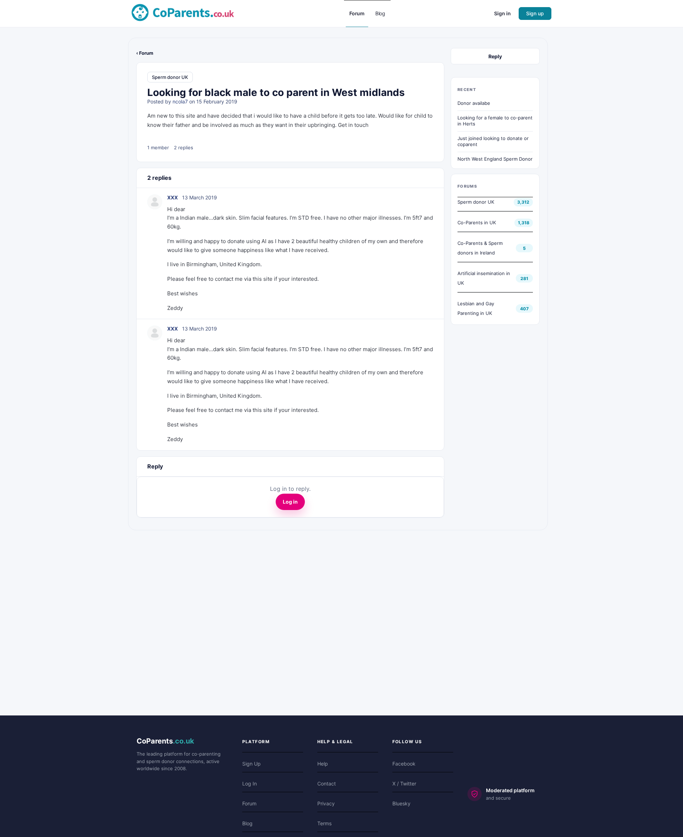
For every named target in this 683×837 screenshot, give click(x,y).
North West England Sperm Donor (495, 159)
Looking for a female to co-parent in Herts (495, 121)
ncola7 (180, 101)
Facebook (403, 764)
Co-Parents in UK (476, 222)
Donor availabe (473, 103)
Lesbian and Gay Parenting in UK (475, 308)
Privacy (326, 803)
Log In (249, 783)
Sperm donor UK (170, 77)
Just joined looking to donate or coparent (493, 141)
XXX (172, 197)
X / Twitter (404, 783)
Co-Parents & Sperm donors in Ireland (480, 248)
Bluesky (401, 803)
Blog (247, 823)
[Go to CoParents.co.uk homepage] (183, 13)
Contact (326, 783)
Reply (495, 56)
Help (322, 764)
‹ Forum (144, 53)
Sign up (535, 13)
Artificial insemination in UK (483, 278)
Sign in (502, 13)
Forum (249, 803)
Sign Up (251, 764)
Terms (324, 823)
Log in (290, 502)
